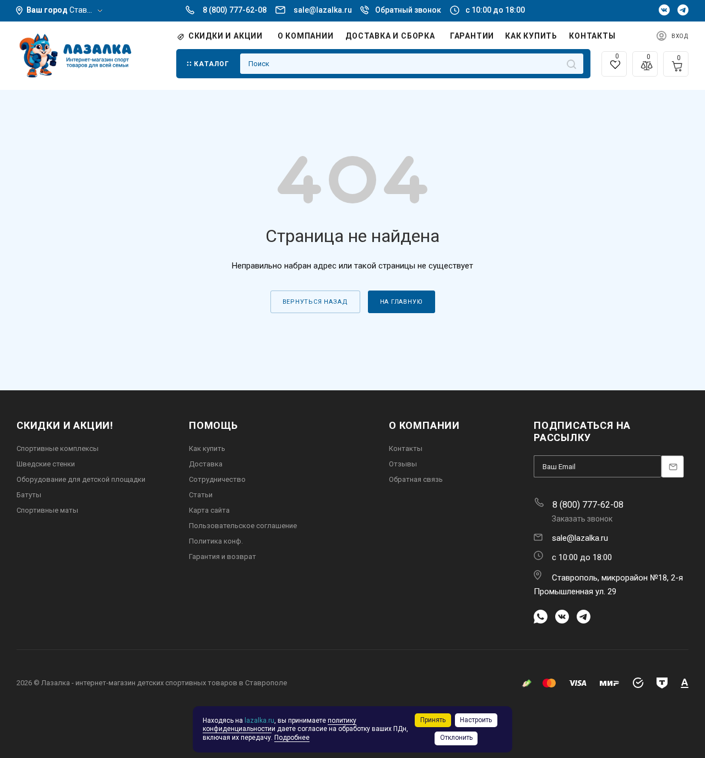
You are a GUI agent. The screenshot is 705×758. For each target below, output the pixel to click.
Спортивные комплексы (58, 448)
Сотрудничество (217, 479)
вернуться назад (315, 301)
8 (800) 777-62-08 (235, 10)
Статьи (201, 495)
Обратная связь (416, 479)
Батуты (29, 495)
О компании (424, 425)
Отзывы (403, 464)
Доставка (206, 464)
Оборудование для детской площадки (81, 479)
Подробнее (292, 737)
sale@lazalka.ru (323, 10)
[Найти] (571, 63)
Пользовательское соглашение (243, 526)
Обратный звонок (408, 10)
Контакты (405, 448)
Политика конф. (216, 541)
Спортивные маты (47, 510)
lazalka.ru (259, 720)
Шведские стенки (46, 464)
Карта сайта (209, 510)
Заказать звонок (582, 518)
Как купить (207, 448)
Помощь (213, 425)
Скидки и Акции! (65, 425)
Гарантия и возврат (222, 556)
